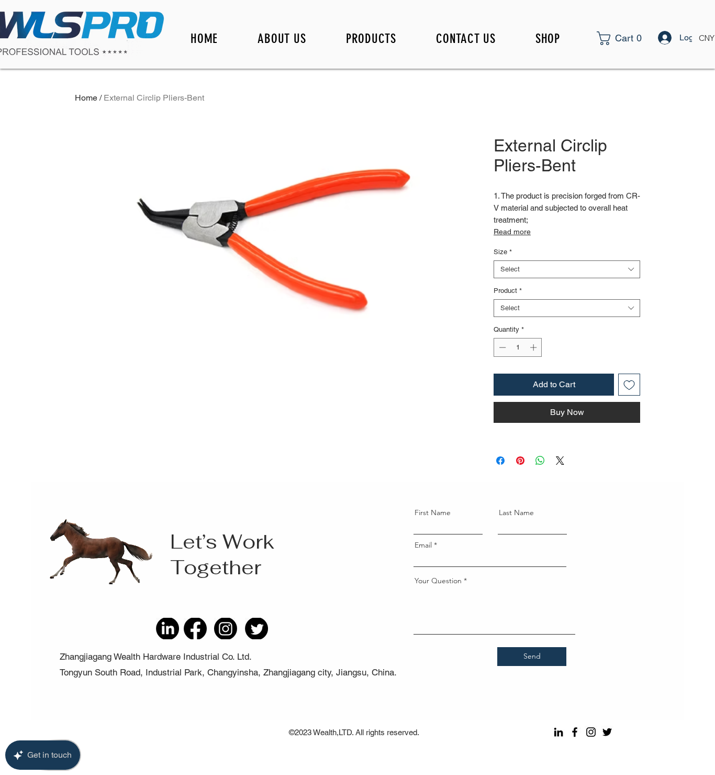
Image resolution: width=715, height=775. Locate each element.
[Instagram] (591, 732)
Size (503, 252)
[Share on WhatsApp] (540, 460)
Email (423, 545)
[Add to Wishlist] (629, 385)
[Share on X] (560, 460)
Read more (512, 231)
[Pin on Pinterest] (520, 460)
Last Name (516, 512)
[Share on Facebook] (500, 460)
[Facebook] (574, 732)
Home (86, 98)
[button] (633, 38)
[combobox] (567, 269)
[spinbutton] (518, 347)
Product (508, 290)
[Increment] (534, 347)
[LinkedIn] (558, 732)
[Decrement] (501, 347)
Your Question (438, 580)
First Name (433, 512)
